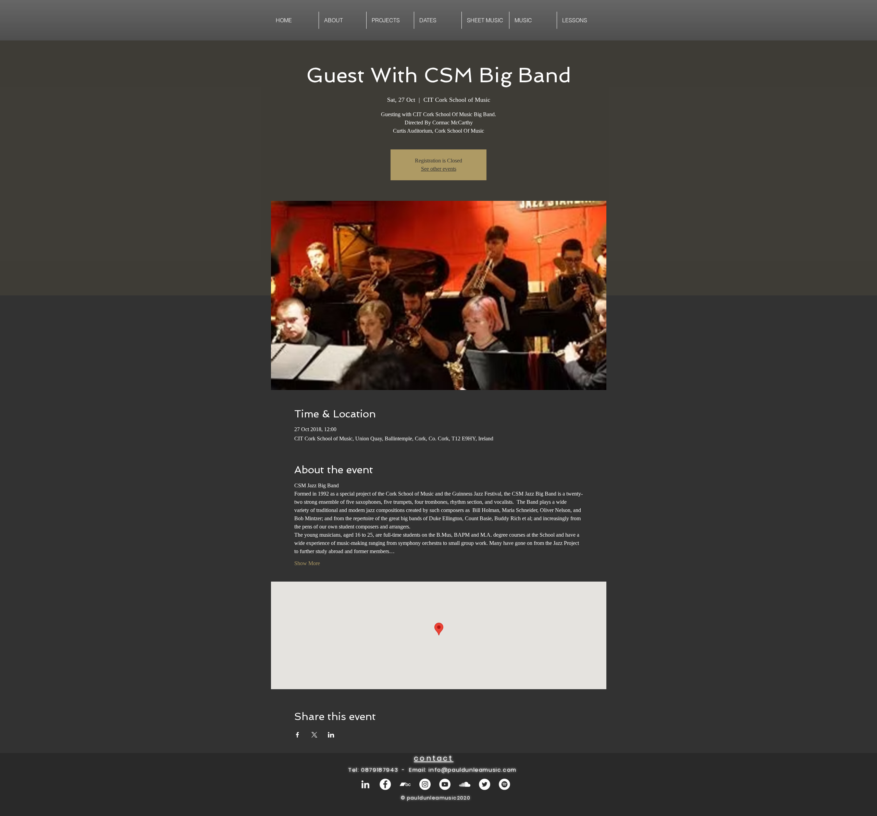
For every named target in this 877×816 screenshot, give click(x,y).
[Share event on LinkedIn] (331, 735)
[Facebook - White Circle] (385, 784)
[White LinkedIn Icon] (365, 784)
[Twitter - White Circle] (484, 784)
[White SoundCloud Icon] (464, 784)
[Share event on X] (314, 735)
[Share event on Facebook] (297, 735)
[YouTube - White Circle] (444, 784)
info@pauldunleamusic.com (472, 770)
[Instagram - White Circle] (425, 784)
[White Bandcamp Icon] (405, 784)
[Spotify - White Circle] (504, 784)
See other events (438, 169)
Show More (307, 563)
